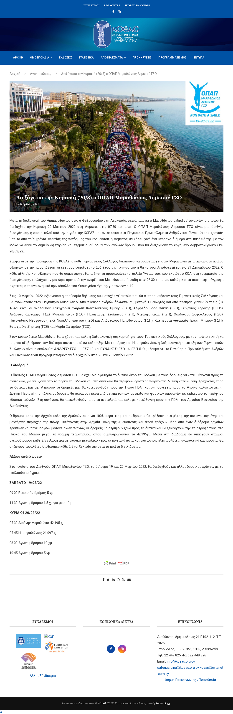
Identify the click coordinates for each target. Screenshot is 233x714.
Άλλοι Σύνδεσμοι (43, 676)
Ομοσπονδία (39, 57)
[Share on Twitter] (108, 580)
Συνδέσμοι (91, 5)
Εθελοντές (112, 5)
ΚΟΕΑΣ (102, 703)
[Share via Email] (129, 580)
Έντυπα (198, 57)
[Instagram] (119, 12)
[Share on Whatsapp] (118, 580)
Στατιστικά (86, 57)
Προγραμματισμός (172, 57)
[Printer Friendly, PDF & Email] (116, 563)
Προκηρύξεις (142, 57)
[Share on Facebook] (103, 580)
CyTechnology (161, 703)
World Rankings (137, 5)
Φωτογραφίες (22, 71)
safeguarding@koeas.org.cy (178, 668)
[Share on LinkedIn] (113, 580)
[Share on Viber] (123, 580)
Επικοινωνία (48, 71)
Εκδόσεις (65, 57)
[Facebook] (113, 12)
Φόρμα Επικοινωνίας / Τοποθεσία (190, 680)
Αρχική (18, 57)
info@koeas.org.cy (181, 661)
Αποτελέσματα (112, 57)
